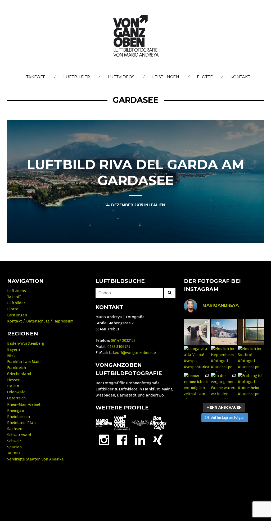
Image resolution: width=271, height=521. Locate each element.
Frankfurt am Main (23, 361)
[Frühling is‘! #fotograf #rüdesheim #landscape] (251, 386)
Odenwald (16, 392)
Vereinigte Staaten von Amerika (35, 459)
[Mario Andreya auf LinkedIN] (158, 439)
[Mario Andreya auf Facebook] (122, 439)
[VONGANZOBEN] (122, 422)
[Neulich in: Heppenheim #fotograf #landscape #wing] (224, 359)
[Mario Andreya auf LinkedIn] (140, 439)
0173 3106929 (118, 346)
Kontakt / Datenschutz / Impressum (40, 321)
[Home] (135, 36)
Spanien (14, 447)
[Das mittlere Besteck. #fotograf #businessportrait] (197, 332)
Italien (13, 386)
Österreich (16, 398)
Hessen (13, 379)
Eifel (11, 355)
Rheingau (15, 410)
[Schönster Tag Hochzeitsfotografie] (140, 422)
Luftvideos (121, 76)
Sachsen (14, 428)
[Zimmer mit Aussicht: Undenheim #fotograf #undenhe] (251, 332)
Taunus (13, 453)
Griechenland (19, 373)
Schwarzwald (19, 434)
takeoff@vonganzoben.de (132, 352)
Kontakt (240, 76)
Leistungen (165, 76)
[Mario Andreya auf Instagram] (104, 439)
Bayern (13, 349)
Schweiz (14, 441)
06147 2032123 (123, 340)
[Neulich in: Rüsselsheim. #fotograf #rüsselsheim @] (224, 332)
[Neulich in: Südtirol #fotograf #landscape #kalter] (251, 359)
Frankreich (16, 367)
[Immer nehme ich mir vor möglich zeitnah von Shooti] (197, 386)
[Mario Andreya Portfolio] (104, 422)
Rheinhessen (18, 416)
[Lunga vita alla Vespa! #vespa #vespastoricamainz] (197, 359)
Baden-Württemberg (25, 343)
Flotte (205, 76)
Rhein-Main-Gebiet (23, 404)
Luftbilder (76, 76)
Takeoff (36, 76)
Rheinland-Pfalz (22, 422)
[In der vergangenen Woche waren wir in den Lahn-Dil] (224, 386)
